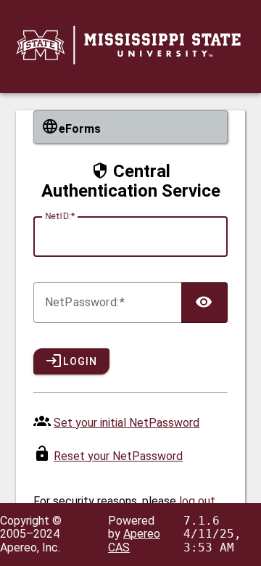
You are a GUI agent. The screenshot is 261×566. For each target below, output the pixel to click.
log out (197, 501)
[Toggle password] (204, 302)
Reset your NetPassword (118, 456)
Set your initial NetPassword (126, 423)
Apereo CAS (134, 540)
